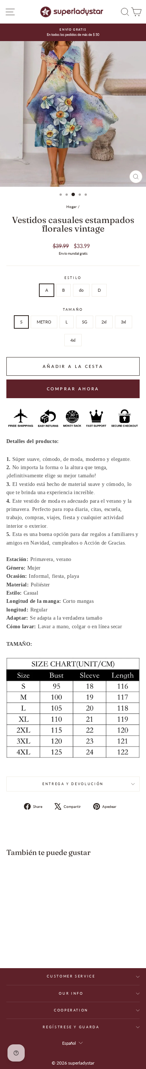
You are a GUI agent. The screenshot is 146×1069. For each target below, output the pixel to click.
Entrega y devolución (73, 784)
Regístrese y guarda (71, 1027)
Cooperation (71, 1010)
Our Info (71, 993)
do (81, 290)
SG (84, 321)
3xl (123, 321)
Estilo (73, 278)
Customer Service (71, 976)
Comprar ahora (73, 388)
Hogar (71, 206)
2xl (104, 321)
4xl (73, 340)
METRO (44, 321)
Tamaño (73, 309)
